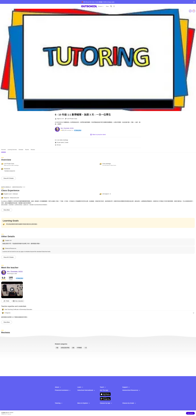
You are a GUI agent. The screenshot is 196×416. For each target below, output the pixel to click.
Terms (109, 2)
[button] (98, 313)
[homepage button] (89, 6)
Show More (7, 210)
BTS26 (100, 2)
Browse (100, 6)
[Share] (190, 11)
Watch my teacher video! (99, 134)
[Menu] (114, 6)
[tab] (3, 149)
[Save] (193, 11)
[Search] (111, 6)
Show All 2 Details (9, 257)
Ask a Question (19, 301)
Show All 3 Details (9, 178)
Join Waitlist (190, 413)
